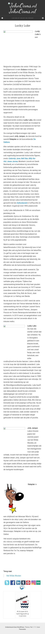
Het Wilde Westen (13, 576)
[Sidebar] (2, 18)
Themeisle (22, 629)
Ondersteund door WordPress (14, 627)
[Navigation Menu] (42, 18)
